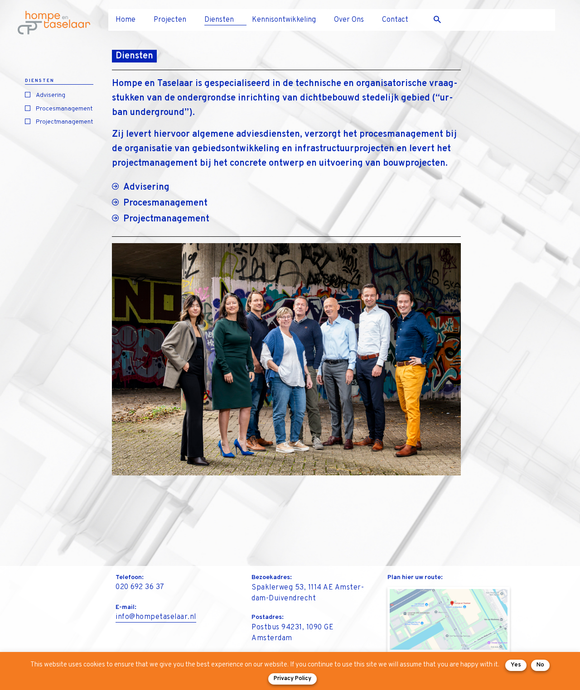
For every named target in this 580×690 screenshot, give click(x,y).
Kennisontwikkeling (284, 19)
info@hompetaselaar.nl (156, 617)
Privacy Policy (292, 678)
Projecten (170, 19)
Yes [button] (516, 665)
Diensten (219, 19)
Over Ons (349, 19)
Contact (395, 19)
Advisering (50, 95)
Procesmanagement (64, 109)
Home (125, 19)
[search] (441, 20)
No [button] (540, 665)
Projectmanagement (64, 122)
